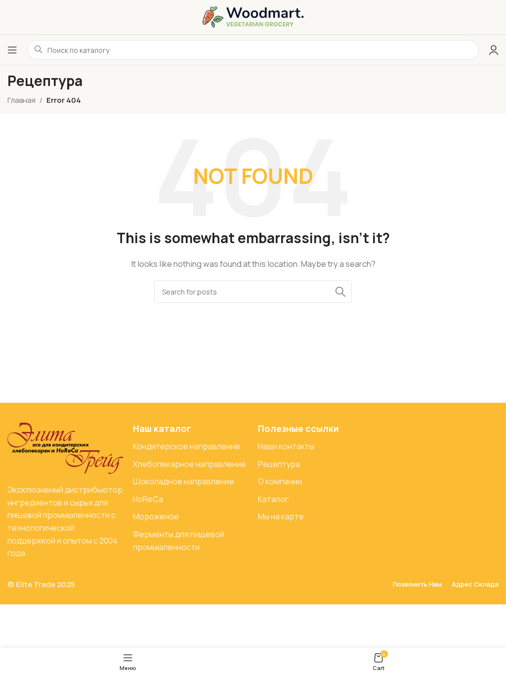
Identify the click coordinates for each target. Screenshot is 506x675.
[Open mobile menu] (12, 50)
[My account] (494, 50)
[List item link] (191, 446)
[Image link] (65, 447)
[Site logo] (253, 16)
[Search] (340, 291)
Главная (21, 100)
